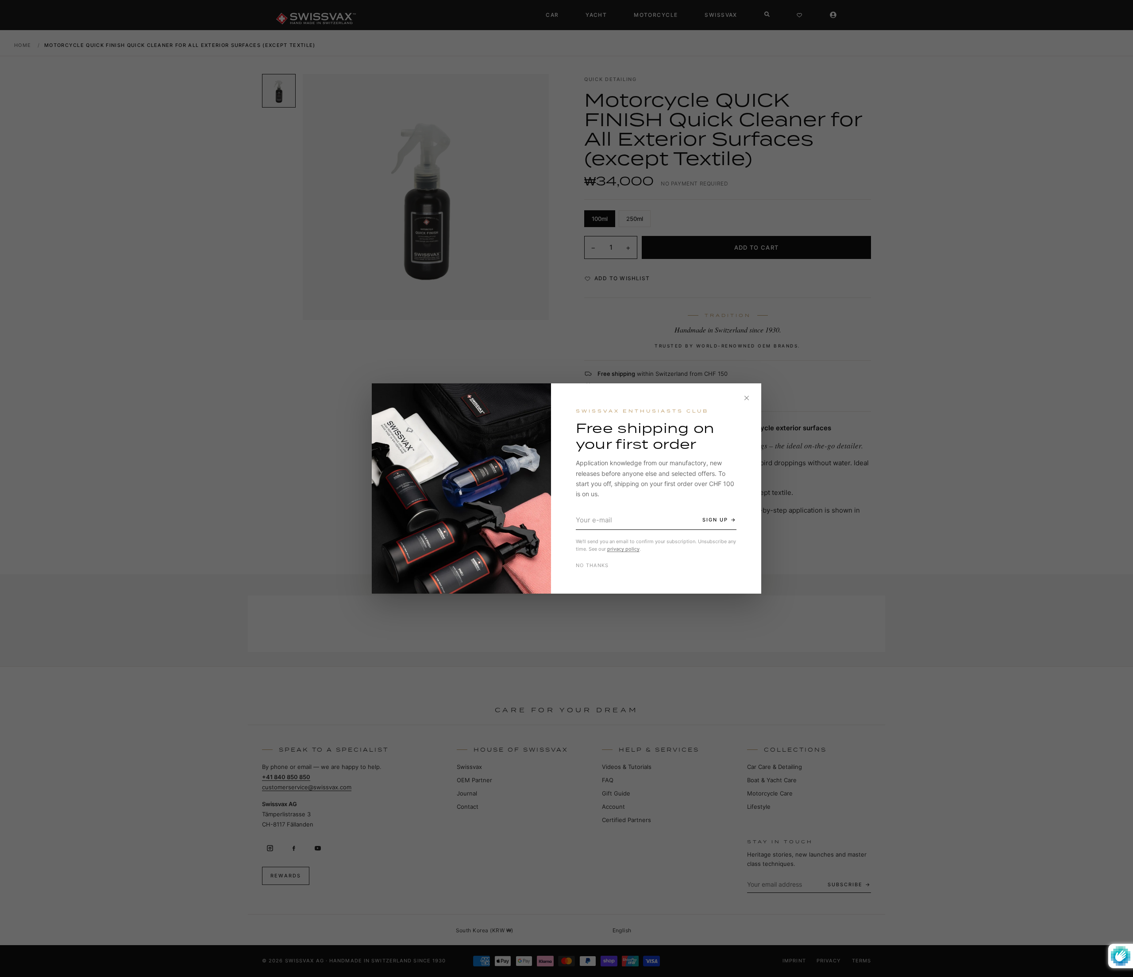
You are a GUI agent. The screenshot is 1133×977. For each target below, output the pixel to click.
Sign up (715, 520)
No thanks (592, 565)
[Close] (746, 398)
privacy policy (623, 549)
